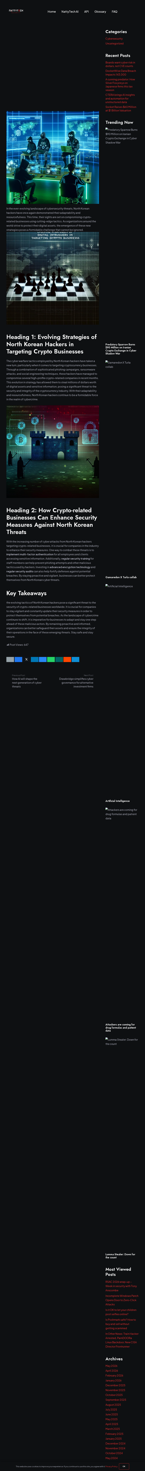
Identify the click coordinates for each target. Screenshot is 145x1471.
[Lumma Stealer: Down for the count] (122, 1148)
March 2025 (112, 1428)
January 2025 (113, 1438)
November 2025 (115, 1390)
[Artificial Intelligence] (122, 693)
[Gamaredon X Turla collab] (122, 469)
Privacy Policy (111, 1466)
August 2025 (113, 1404)
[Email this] (10, 659)
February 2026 (114, 1375)
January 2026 (113, 1380)
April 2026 (111, 1370)
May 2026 (111, 1365)
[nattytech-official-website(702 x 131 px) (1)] (17, 11)
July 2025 (111, 1409)
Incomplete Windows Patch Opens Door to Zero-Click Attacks (121, 1300)
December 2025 (115, 1385)
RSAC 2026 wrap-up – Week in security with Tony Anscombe (121, 1286)
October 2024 (114, 1453)
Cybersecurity (114, 38)
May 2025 (111, 1419)
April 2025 (111, 1424)
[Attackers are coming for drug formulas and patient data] (122, 920)
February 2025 (114, 1433)
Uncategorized (114, 43)
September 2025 (115, 1399)
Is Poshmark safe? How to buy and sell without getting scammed (120, 1324)
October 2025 (114, 1394)
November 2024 (115, 1448)
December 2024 (115, 1443)
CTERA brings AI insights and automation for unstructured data (120, 98)
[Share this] (18, 659)
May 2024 (111, 1458)
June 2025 (111, 1414)
